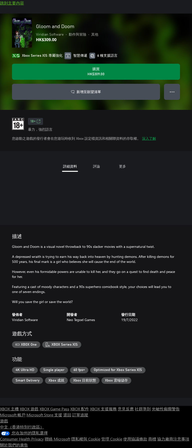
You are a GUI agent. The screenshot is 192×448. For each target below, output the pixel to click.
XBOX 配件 (79, 408)
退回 (67, 414)
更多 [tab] (122, 166)
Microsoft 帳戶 (13, 414)
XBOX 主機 (9, 408)
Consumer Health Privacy (22, 438)
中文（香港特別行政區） (22, 426)
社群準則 (143, 408)
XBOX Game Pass (54, 408)
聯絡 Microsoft (57, 438)
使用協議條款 (135, 438)
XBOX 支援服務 (103, 408)
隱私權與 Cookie (85, 438)
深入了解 (149, 138)
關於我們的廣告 (14, 444)
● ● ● (172, 91)
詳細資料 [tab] (70, 166)
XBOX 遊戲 (29, 408)
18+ (33, 121)
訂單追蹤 (80, 414)
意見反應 (126, 408)
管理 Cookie (111, 438)
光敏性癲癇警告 (166, 408)
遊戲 (4, 420)
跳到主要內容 (12, 3)
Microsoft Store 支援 (44, 414)
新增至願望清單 (88, 91)
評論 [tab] (96, 166)
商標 (152, 438)
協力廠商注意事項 (173, 438)
